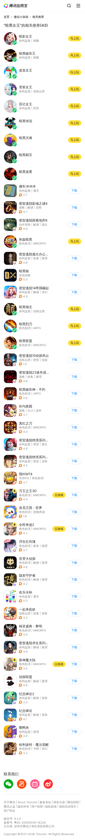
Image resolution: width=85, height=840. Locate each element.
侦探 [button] (44, 359)
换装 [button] (36, 545)
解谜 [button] (30, 207)
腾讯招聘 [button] (73, 802)
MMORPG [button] (39, 427)
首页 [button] (6, 16)
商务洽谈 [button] (59, 802)
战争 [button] (38, 410)
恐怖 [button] (39, 207)
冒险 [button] (44, 461)
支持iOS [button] (24, 478)
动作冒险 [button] (25, 224)
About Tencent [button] (27, 802)
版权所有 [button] (23, 806)
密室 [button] (36, 359)
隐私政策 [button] (51, 806)
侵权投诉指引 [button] (67, 806)
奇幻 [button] (44, 292)
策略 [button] (22, 207)
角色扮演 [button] (25, 393)
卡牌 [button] (36, 748)
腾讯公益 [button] (9, 806)
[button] (16, 5)
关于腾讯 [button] (9, 802)
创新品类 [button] (25, 359)
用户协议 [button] (9, 810)
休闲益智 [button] (25, 190)
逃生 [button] (44, 224)
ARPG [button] (37, 393)
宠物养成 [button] (39, 512)
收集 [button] (36, 258)
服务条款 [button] (45, 802)
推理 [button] (44, 258)
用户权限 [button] (37, 806)
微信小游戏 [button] (21, 16)
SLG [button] (30, 410)
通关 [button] (36, 190)
